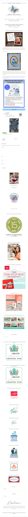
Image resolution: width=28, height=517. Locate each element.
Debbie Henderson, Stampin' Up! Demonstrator (14, 11)
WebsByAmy (14, 513)
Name (2, 156)
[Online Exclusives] (14, 310)
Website (2, 163)
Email (2, 160)
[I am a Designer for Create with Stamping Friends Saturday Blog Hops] (14, 352)
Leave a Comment (16, 27)
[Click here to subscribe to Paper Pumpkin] (14, 288)
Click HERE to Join (14, 109)
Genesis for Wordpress (22, 512)
